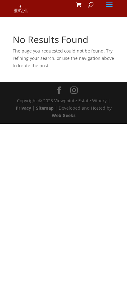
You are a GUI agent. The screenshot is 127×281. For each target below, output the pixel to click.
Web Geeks (64, 115)
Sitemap (45, 108)
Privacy (23, 108)
